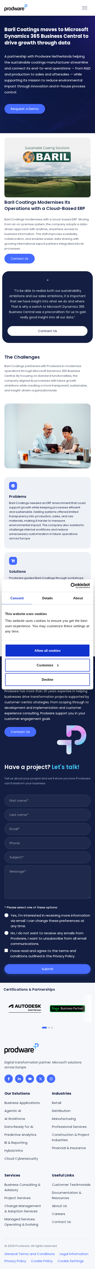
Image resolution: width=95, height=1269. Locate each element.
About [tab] (78, 598)
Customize (45, 665)
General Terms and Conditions (29, 1254)
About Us (59, 1206)
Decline (47, 679)
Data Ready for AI (18, 1126)
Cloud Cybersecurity (21, 1158)
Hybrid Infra (13, 1150)
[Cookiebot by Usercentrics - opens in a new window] (70, 586)
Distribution (61, 1110)
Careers (58, 1213)
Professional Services (69, 1126)
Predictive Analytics (20, 1134)
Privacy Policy (15, 1261)
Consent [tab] (17, 598)
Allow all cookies (47, 650)
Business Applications (22, 1102)
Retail (56, 1102)
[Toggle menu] (85, 8)
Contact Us (61, 1221)
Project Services (17, 1198)
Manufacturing (64, 1118)
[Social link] (8, 1079)
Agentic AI (12, 1110)
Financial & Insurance (69, 1148)
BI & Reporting (15, 1142)
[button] (44, 1028)
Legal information (74, 1254)
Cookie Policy (42, 1261)
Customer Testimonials (71, 1184)
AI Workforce (14, 1118)
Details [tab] (47, 598)
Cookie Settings (70, 1261)
